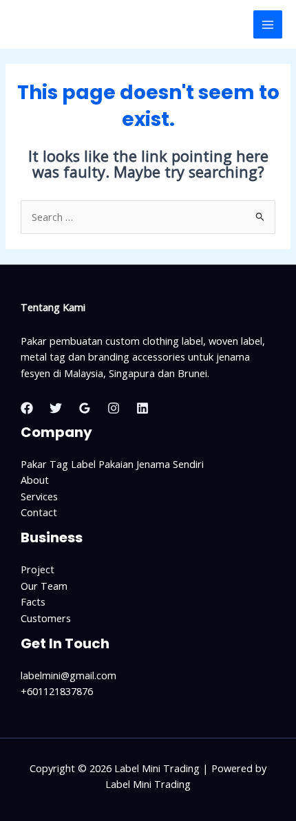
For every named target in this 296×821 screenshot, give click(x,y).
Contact (39, 512)
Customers (46, 618)
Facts (33, 601)
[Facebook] (27, 408)
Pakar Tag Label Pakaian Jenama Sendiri (112, 464)
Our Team (44, 586)
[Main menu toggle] (267, 24)
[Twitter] (56, 408)
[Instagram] (113, 408)
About (35, 480)
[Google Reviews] (84, 408)
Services (39, 496)
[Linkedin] (142, 408)
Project (37, 569)
